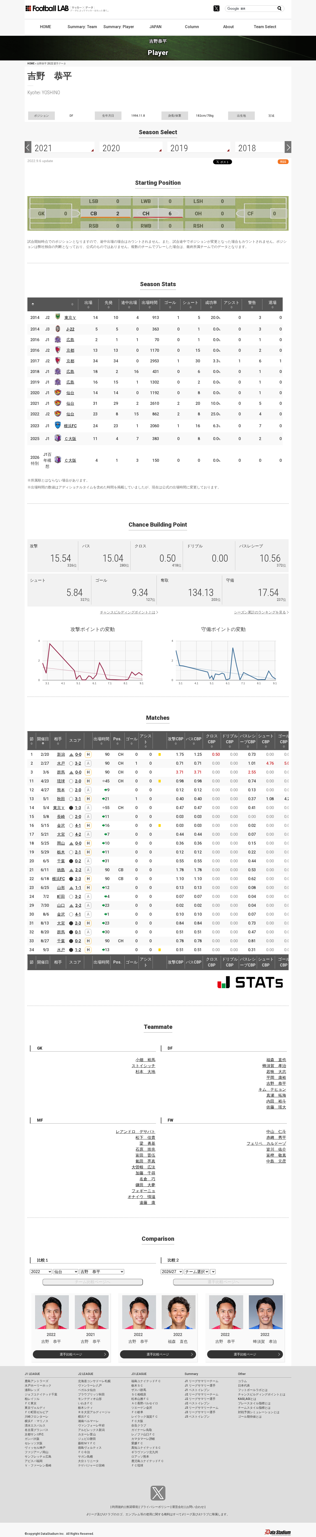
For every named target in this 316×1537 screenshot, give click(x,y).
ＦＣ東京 (31, 1403)
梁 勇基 (147, 1143)
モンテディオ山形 (90, 1399)
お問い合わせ (195, 1507)
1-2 (78, 949)
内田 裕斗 (276, 1101)
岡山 (61, 843)
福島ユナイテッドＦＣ (146, 1381)
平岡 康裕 (276, 1077)
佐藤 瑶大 (276, 1107)
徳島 (61, 870)
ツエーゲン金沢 (141, 1407)
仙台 (70, 392)
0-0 (78, 754)
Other (242, 1374)
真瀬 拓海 (276, 1095)
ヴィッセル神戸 (35, 1447)
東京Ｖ (70, 317)
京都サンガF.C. (34, 1434)
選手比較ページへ (223, 1282)
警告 (252, 302)
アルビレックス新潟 (91, 1430)
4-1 (78, 825)
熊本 (61, 790)
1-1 (78, 887)
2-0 (78, 781)
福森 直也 (276, 1059)
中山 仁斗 (276, 1131)
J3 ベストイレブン (197, 1416)
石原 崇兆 (145, 1149)
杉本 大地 (145, 1071)
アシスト (231, 302)
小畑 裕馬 (145, 1059)
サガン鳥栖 (85, 1456)
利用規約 (118, 1507)
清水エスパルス (35, 1425)
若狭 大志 (276, 1071)
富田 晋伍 (145, 1155)
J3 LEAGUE (139, 1374)
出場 (88, 302)
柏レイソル (32, 1399)
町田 (61, 896)
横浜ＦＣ (84, 1416)
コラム (242, 1381)
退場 (272, 302)
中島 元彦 (276, 1161)
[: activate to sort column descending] (32, 304)
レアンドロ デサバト (135, 1131)
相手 (58, 739)
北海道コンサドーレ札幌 (94, 1381)
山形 (61, 887)
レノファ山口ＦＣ (143, 1434)
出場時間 (150, 302)
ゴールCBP (284, 739)
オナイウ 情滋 (141, 1196)
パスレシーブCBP (248, 739)
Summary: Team (82, 26)
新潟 (61, 754)
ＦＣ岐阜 (137, 1412)
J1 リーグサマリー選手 (200, 1385)
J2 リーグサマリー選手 (200, 1399)
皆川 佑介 (276, 1149)
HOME (45, 26)
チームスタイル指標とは (254, 1407)
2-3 (78, 878)
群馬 (61, 772)
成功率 (211, 302)
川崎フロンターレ (36, 1416)
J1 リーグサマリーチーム (201, 1381)
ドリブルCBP (230, 739)
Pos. (117, 739)
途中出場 (129, 302)
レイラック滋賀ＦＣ (144, 1416)
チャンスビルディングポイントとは (127, 612)
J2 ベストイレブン (197, 1403)
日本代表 (244, 1385)
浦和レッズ (32, 1390)
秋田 (61, 798)
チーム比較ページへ (92, 1282)
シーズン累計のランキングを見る (260, 612)
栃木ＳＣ (137, 1385)
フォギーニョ (143, 1190)
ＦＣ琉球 (137, 1465)
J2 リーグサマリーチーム (201, 1394)
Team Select (265, 26)
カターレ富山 (87, 1434)
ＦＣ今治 (84, 1452)
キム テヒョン (272, 1089)
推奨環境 (132, 1507)
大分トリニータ (88, 1461)
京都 (70, 350)
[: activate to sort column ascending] (42, 304)
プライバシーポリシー (155, 1507)
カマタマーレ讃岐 (143, 1439)
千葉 (61, 861)
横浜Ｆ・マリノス (36, 1421)
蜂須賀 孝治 (274, 1065)
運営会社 (178, 1507)
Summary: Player (118, 26)
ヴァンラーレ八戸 (90, 1385)
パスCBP (193, 739)
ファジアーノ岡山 (36, 1452)
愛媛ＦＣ (137, 1443)
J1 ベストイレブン (197, 1390)
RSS (283, 162)
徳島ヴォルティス (90, 1447)
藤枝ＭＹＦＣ (87, 1443)
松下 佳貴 (145, 1137)
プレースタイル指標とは (254, 1403)
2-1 (78, 852)
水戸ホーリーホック (38, 1385)
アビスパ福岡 (33, 1461)
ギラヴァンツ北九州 (144, 1452)
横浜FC (70, 426)
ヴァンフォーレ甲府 (91, 1425)
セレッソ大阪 (33, 1443)
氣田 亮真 (145, 1161)
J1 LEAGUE (32, 1374)
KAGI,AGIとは (247, 1399)
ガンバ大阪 (32, 1439)
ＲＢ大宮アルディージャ (94, 1412)
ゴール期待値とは (250, 1416)
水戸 (61, 763)
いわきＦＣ (85, 1403)
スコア (75, 740)
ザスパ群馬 (138, 1390)
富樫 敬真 (276, 1155)
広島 (70, 339)
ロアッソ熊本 (140, 1456)
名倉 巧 (147, 1179)
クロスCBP (212, 739)
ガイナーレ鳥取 (141, 1430)
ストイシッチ (143, 1065)
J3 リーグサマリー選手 (200, 1412)
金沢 (61, 825)
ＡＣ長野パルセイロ (144, 1403)
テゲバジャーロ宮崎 (91, 1465)
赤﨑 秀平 (276, 1137)
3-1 (78, 798)
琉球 (61, 781)
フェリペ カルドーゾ (266, 1143)
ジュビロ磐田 (87, 1439)
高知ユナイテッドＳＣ (146, 1447)
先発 (109, 302)
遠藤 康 (147, 1202)
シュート (190, 302)
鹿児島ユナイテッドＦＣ (147, 1461)
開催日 (43, 739)
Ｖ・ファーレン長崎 (38, 1465)
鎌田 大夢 (145, 1185)
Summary (191, 1374)
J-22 (70, 329)
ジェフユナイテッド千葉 (41, 1394)
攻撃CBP (175, 739)
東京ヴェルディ (35, 1407)
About (228, 26)
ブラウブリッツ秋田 (91, 1394)
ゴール (170, 302)
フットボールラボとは (253, 1390)
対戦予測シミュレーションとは (258, 1412)
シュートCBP (266, 739)
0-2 (78, 861)
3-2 (78, 763)
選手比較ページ (71, 1354)
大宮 (61, 834)
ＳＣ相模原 (138, 1394)
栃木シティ (85, 1407)
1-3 (78, 807)
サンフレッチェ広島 (38, 1456)
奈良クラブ (138, 1425)
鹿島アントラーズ (36, 1381)
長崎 (61, 816)
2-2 (78, 870)
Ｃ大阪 (70, 438)
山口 (61, 905)
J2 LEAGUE (85, 1374)
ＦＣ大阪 (137, 1421)
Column (192, 26)
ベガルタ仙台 (87, 1390)
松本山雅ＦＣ (140, 1399)
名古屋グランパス (36, 1430)
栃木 (61, 852)
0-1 (78, 932)
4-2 (78, 834)
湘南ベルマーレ (88, 1421)
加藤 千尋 (145, 1173)
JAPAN (155, 26)
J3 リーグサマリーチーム (201, 1407)
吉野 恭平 (276, 1083)
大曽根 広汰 (143, 1167)
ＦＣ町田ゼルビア (36, 1412)
